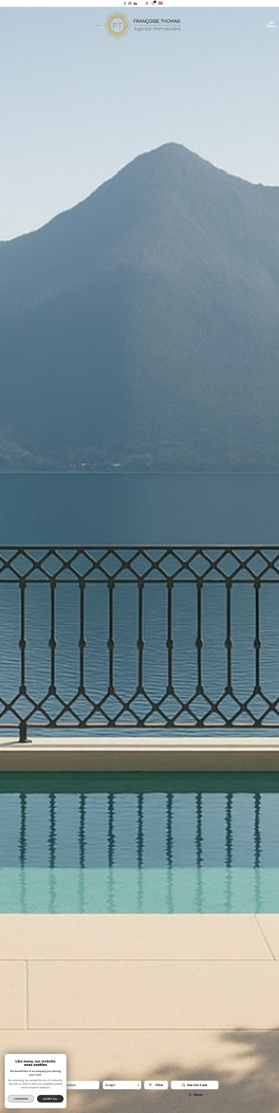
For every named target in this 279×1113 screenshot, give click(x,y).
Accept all (50, 1098)
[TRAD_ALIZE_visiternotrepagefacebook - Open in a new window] (125, 3)
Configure (21, 1098)
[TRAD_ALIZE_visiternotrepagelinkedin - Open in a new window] (135, 3)
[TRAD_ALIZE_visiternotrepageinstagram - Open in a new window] (129, 3)
